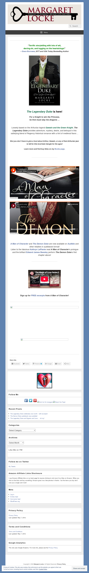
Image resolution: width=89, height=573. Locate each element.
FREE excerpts (38, 295)
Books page (60, 149)
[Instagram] (70, 558)
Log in (12, 494)
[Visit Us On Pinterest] (35, 402)
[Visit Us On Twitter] (30, 402)
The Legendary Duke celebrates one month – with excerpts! (29, 414)
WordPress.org (15, 501)
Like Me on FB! (16, 450)
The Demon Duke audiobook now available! (23, 416)
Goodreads (79, 558)
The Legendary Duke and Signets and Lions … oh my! (27, 418)
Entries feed (14, 497)
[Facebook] (56, 558)
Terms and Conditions (15, 531)
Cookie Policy (43, 569)
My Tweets (12, 466)
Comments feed (15, 499)
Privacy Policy (13, 515)
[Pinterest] (65, 558)
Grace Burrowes (28, 51)
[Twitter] (60, 558)
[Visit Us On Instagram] (45, 402)
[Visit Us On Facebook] (26, 402)
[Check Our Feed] (59, 402)
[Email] (75, 558)
